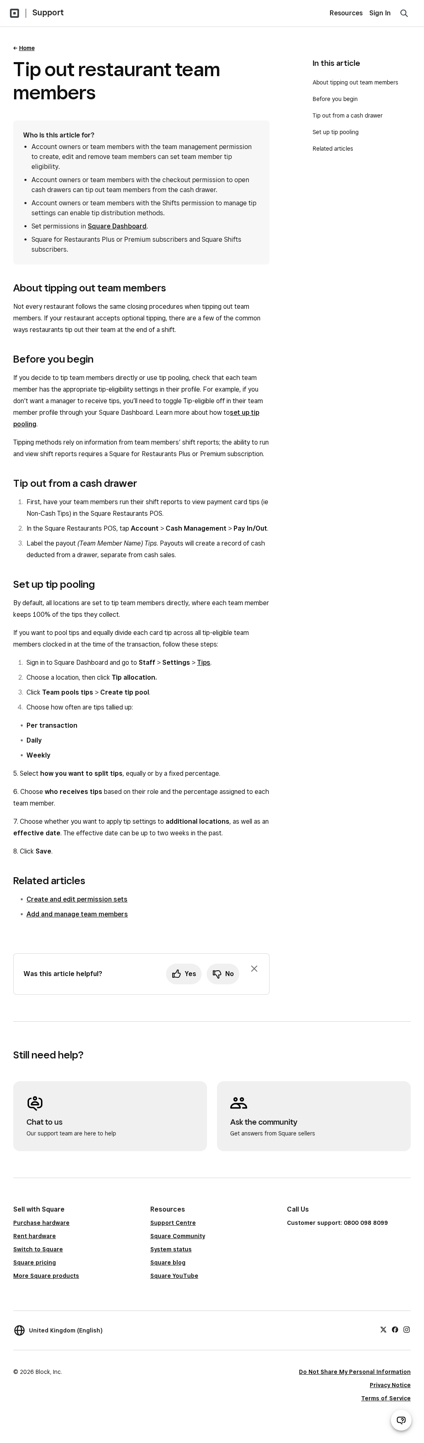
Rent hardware (34, 1236)
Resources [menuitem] (346, 13)
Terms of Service (386, 1398)
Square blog (168, 1262)
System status (171, 1249)
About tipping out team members (355, 82)
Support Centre (173, 1222)
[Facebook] (395, 1329)
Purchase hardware (41, 1222)
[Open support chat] (401, 1420)
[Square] (14, 13)
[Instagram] (406, 1329)
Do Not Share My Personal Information (355, 1371)
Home (27, 48)
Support (48, 12)
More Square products (46, 1275)
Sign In (380, 13)
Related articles (333, 148)
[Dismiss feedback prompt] (254, 969)
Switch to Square (38, 1249)
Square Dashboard (117, 226)
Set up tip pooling (336, 132)
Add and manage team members (77, 914)
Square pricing (34, 1262)
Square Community (177, 1236)
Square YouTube (174, 1275)
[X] (383, 1329)
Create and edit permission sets (77, 899)
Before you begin (335, 99)
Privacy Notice (390, 1385)
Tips (203, 662)
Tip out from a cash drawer (348, 115)
